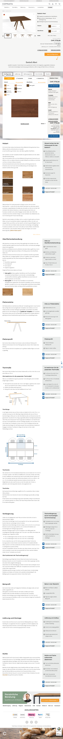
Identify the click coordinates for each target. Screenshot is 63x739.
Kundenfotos (41, 7)
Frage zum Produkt (42, 50)
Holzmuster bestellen (55, 50)
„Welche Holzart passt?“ (15, 230)
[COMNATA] (8, 4)
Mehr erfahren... (37, 234)
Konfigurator (7, 74)
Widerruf (44, 705)
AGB (34, 705)
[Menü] (61, 727)
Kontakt (38, 705)
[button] (54, 26)
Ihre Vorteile (38, 74)
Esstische (6, 7)
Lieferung (17, 74)
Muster (48, 74)
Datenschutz (28, 705)
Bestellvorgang (7, 705)
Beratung (23, 7)
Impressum (57, 705)
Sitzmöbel (14, 7)
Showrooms (31, 7)
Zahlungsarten (28, 74)
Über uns (50, 705)
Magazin (21, 705)
